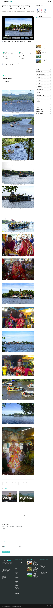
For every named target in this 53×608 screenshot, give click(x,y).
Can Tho (38, 76)
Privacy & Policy (19, 605)
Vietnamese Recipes (40, 111)
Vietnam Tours (4, 577)
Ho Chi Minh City (40, 89)
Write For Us (10, 605)
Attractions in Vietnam (41, 74)
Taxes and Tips (42, 567)
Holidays (41, 565)
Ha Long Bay (39, 85)
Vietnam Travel (6, 5)
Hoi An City (39, 91)
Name (3, 541)
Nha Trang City (39, 94)
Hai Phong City (39, 86)
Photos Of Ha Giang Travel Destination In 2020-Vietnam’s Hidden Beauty (26, 498)
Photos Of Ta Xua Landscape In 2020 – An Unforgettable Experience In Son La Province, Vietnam (10, 505)
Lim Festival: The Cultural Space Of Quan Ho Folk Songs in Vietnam (35, 563)
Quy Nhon (38, 101)
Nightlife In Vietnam (40, 95)
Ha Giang (38, 83)
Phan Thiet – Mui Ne (40, 98)
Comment (4, 528)
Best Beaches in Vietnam (5, 571)
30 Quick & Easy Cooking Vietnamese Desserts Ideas (45, 50)
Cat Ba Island (39, 77)
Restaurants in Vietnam (41, 103)
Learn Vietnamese (42, 566)
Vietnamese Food (39, 109)
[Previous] (17, 518)
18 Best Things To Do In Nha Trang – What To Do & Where (46, 60)
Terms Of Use (25, 605)
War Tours (3, 578)
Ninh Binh (38, 97)
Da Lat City (39, 80)
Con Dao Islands (40, 79)
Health (41, 564)
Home (3, 5)
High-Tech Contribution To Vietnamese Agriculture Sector (35, 575)
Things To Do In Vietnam (6, 568)
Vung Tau (38, 107)
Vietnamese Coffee (42, 573)
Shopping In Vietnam (16, 597)
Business (37, 69)
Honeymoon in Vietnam (5, 570)
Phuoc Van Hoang (5, 13)
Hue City (10, 5)
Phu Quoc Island (40, 100)
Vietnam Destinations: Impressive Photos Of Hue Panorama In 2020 (8, 498)
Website (20, 546)
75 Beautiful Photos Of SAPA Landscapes (9, 514)
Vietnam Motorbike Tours (6, 575)
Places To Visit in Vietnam (6, 569)
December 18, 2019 (13, 13)
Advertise (6, 605)
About (3, 605)
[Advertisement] (43, 31)
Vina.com (5, 606)
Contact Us (14, 605)
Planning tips (42, 561)
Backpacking (4, 576)
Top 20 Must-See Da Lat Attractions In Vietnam (45, 55)
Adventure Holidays (5, 572)
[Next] (19, 518)
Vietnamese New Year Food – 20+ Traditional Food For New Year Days (46, 46)
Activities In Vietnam (41, 73)
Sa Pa (37, 104)
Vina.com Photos (22, 13)
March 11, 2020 (5, 501)
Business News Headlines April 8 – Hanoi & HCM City (35, 569)
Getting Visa (41, 571)
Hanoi (38, 88)
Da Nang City (39, 82)
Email (3, 546)
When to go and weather (43, 572)
